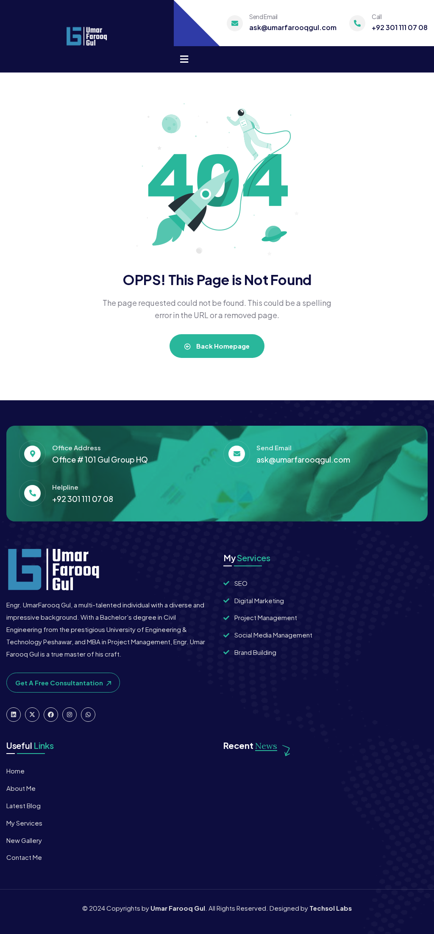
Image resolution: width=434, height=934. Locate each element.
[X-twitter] (32, 714)
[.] (184, 59)
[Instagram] (69, 714)
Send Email (263, 16)
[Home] (86, 36)
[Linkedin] (13, 714)
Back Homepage (222, 346)
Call (376, 16)
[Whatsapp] (88, 714)
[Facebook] (51, 714)
